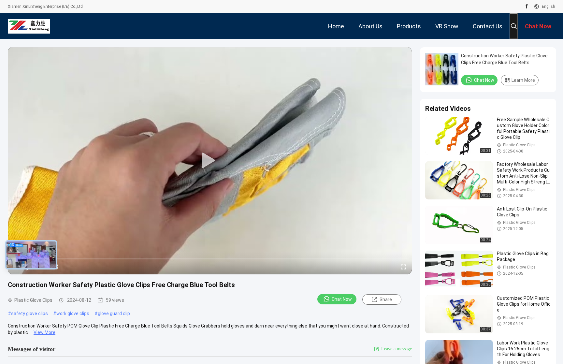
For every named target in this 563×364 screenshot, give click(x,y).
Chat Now (342, 299)
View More (44, 332)
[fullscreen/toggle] (403, 266)
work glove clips (72, 313)
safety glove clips (29, 313)
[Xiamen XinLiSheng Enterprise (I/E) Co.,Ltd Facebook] (527, 6)
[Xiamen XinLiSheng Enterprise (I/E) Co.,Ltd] (29, 26)
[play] (210, 161)
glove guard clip (114, 313)
